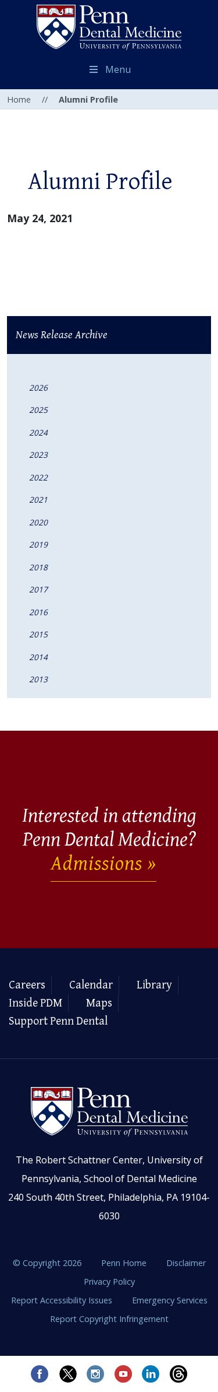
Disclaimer (186, 1262)
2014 (38, 656)
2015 (38, 634)
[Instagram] (95, 1374)
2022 (38, 477)
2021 (38, 499)
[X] (67, 1374)
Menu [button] (118, 69)
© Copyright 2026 (47, 1262)
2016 (38, 612)
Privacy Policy (109, 1281)
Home (19, 99)
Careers (27, 985)
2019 (38, 544)
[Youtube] (123, 1374)
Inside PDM (35, 1003)
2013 (38, 679)
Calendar (91, 985)
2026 (38, 387)
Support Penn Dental (58, 1021)
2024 (38, 432)
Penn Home (125, 1262)
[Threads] (179, 1374)
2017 (38, 589)
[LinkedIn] (151, 1374)
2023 (38, 454)
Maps (99, 1003)
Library (154, 985)
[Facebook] (39, 1374)
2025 (38, 409)
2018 (38, 567)
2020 (38, 522)
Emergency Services (170, 1300)
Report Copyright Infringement (109, 1318)
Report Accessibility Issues (63, 1300)
